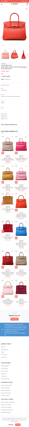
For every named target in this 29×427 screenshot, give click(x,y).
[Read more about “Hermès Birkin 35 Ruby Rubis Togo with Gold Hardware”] (16, 296)
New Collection (4, 368)
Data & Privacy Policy (6, 404)
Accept (17, 424)
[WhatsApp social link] (10, 79)
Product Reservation (6, 393)
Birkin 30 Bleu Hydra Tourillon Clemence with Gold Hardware (21, 243)
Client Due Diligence (6, 412)
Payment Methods (5, 387)
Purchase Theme (5, 378)
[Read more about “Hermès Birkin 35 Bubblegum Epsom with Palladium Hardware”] (16, 182)
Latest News (4, 376)
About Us (3, 347)
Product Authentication (6, 385)
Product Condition (5, 395)
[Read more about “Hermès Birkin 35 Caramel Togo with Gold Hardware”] (2, 203)
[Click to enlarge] (3, 45)
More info (11, 424)
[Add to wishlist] (12, 137)
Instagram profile (5, 365)
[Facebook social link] (1, 1)
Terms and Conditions (6, 407)
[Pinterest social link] (7, 1)
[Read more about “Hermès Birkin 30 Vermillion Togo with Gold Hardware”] (2, 231)
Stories (2, 352)
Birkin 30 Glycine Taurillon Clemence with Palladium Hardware (7, 158)
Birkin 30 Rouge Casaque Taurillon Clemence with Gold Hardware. (8, 272)
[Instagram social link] (3, 1)
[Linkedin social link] (9, 79)
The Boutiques (4, 349)
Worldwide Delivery (5, 390)
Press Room (4, 354)
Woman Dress (4, 371)
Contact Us (3, 357)
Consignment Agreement (7, 409)
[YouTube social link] (5, 1)
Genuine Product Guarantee (7, 402)
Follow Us (14, 319)
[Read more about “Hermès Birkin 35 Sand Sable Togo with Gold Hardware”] (2, 182)
